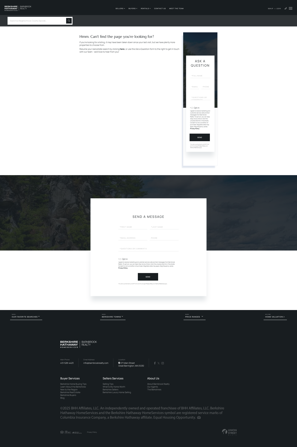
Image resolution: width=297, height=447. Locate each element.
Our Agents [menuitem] (152, 386)
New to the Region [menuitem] (69, 389)
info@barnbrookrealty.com (96, 363)
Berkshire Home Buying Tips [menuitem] (73, 384)
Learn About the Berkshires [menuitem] (73, 386)
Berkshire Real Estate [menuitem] (70, 392)
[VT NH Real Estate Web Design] (229, 432)
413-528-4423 (67, 363)
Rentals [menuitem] (145, 8)
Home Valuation (274, 317)
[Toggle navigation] (290, 8)
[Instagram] (162, 363)
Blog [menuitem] (62, 398)
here (122, 49)
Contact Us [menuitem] (160, 8)
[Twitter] (158, 363)
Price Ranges (192, 317)
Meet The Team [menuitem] (176, 8)
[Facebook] (155, 363)
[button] (69, 21)
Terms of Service (194, 147)
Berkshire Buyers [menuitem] (68, 395)
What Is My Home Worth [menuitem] (114, 386)
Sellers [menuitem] (119, 8)
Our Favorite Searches (25, 317)
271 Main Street (131, 364)
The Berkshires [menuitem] (154, 389)
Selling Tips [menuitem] (108, 384)
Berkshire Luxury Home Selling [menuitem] (117, 392)
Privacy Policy (194, 129)
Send (199, 137)
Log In (279, 9)
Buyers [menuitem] (132, 8)
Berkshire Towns (111, 317)
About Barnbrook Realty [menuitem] (158, 384)
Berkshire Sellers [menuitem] (110, 389)
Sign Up (270, 9)
